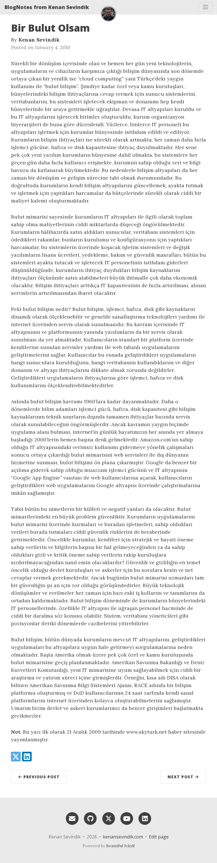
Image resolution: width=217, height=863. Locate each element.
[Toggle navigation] (205, 7)
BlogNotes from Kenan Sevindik (47, 7)
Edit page (159, 837)
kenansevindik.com (123, 837)
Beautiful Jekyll (120, 845)
